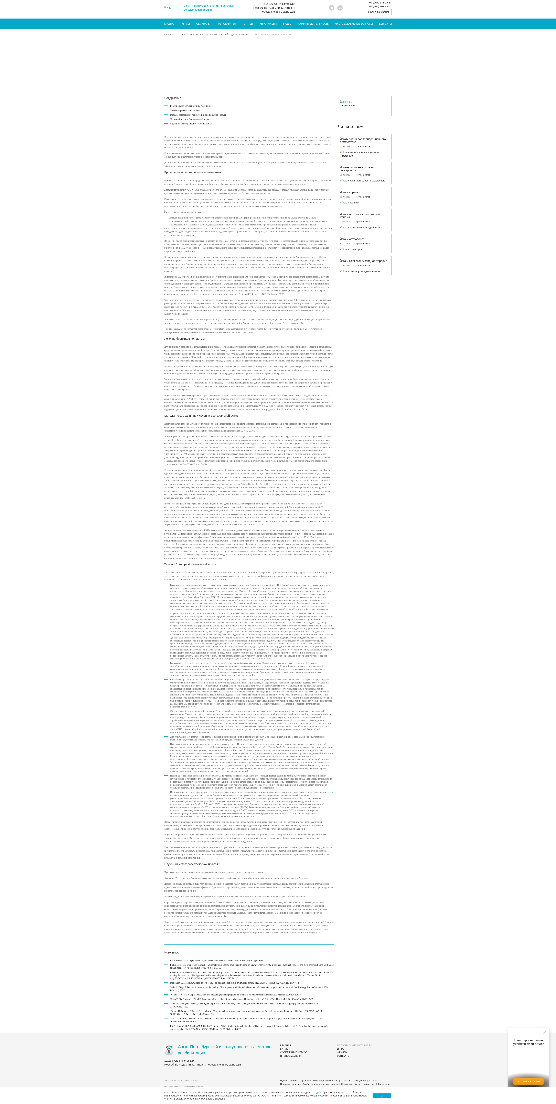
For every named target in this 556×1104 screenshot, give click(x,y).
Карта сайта (384, 1084)
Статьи (248, 24)
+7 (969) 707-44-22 (380, 6)
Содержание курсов (293, 1052)
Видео (287, 24)
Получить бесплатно (528, 1081)
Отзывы (342, 1052)
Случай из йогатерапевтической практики (191, 123)
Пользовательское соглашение (358, 1084)
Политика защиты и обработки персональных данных (309, 1084)
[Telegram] (331, 8)
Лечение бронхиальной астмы (185, 110)
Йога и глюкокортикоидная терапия (363, 260)
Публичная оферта (290, 1080)
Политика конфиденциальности (320, 1080)
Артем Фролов (363, 146)
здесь (330, 792)
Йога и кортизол (350, 192)
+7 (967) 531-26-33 (380, 2)
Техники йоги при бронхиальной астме (189, 119)
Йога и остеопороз (352, 239)
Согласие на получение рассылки (359, 1080)
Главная (169, 24)
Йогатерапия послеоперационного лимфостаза (363, 140)
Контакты (385, 24)
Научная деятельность (313, 24)
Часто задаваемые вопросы (354, 24)
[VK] (340, 8)
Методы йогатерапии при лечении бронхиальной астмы (198, 115)
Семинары (203, 24)
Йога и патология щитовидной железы (360, 216)
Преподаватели (227, 24)
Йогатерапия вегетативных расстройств (358, 169)
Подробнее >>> (348, 105)
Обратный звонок (378, 12)
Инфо (340, 1049)
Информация (268, 24)
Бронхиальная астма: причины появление (190, 106)
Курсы (186, 24)
